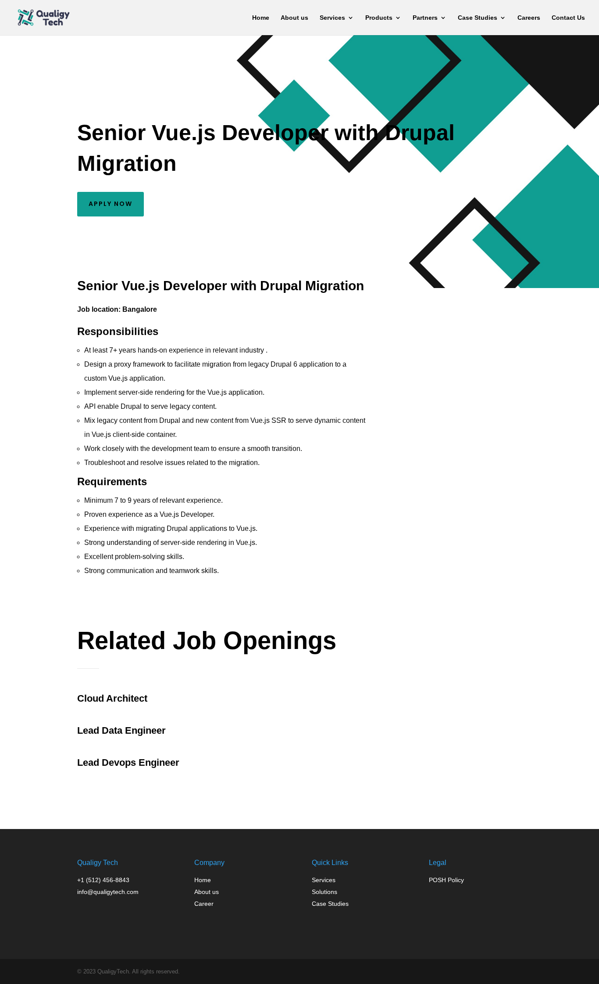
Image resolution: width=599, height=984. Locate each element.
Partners (425, 17)
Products (378, 17)
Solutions (324, 891)
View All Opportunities (137, 798)
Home (260, 17)
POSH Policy (446, 879)
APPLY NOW (423, 328)
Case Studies (477, 17)
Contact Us (568, 17)
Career (204, 903)
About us (294, 17)
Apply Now (110, 203)
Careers (528, 17)
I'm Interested (118, 595)
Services (332, 17)
